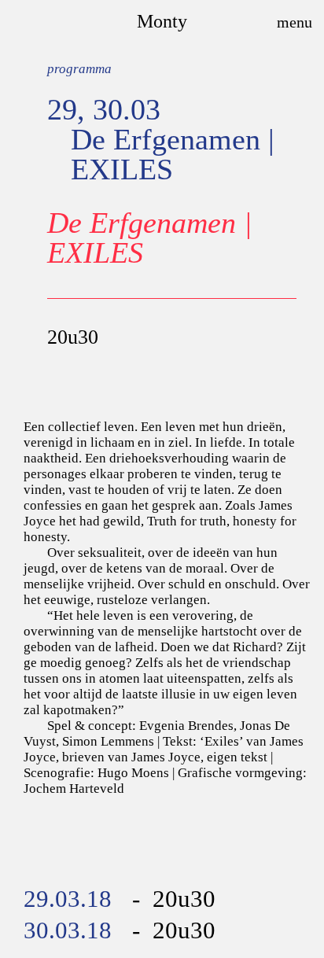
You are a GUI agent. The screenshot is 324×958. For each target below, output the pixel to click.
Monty (162, 21)
